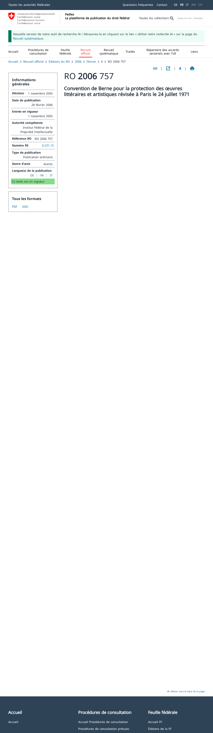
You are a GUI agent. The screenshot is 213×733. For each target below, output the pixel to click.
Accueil (13, 61)
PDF (14, 207)
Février (91, 61)
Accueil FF (155, 721)
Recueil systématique (28, 38)
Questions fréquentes (138, 5)
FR (181, 5)
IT (187, 5)
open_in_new (168, 68)
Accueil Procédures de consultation (103, 721)
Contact (162, 5)
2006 (78, 61)
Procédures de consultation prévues (103, 728)
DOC (25, 207)
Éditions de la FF (159, 728)
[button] (38, 51)
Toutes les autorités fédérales (29, 5)
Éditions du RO (59, 61)
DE (176, 5)
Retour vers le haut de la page (185, 691)
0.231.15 (48, 145)
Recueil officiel (33, 61)
